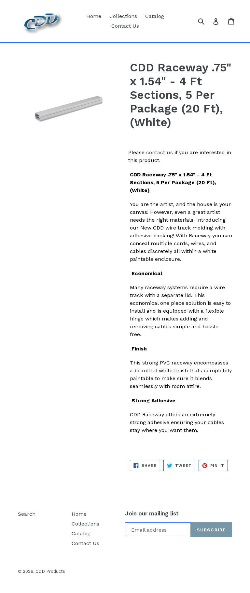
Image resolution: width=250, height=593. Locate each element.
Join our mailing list (152, 513)
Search (26, 514)
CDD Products (50, 571)
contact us (159, 152)
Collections (123, 16)
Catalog (154, 16)
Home (93, 16)
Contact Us (125, 26)
